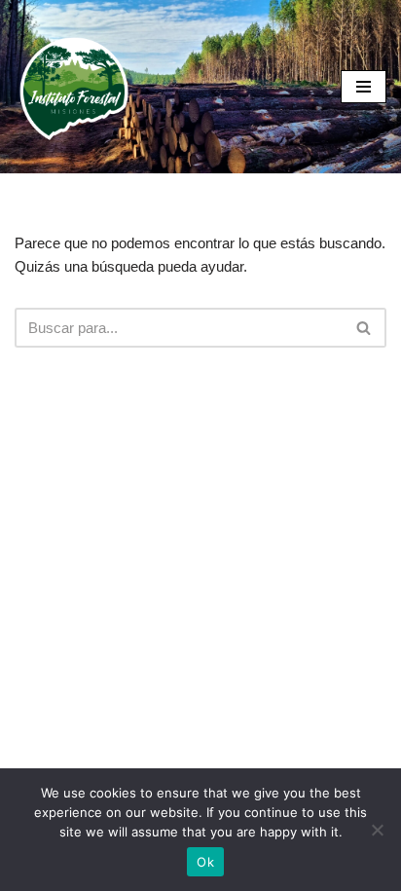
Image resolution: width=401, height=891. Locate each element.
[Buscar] (364, 328)
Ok (205, 862)
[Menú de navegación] (363, 86)
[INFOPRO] (73, 86)
